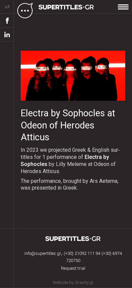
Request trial (73, 268)
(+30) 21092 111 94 (82, 253)
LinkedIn (7, 35)
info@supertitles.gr (42, 253)
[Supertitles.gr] (67, 10)
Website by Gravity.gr (73, 282)
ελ (7, 6)
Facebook (7, 21)
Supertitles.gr (73, 239)
